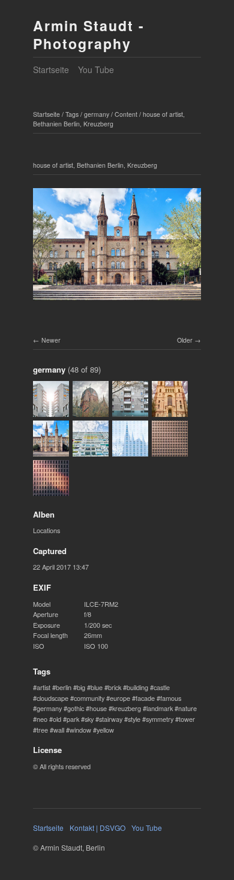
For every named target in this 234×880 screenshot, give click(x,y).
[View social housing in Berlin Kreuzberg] (130, 411)
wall (58, 729)
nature (187, 708)
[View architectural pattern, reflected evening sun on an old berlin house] (51, 490)
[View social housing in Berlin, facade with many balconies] (91, 450)
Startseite (51, 69)
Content (126, 114)
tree (42, 729)
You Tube (96, 69)
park (73, 719)
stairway (110, 719)
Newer (51, 339)
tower (187, 719)
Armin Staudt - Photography (89, 34)
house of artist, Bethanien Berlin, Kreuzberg (109, 119)
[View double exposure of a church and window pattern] (130, 450)
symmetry (159, 719)
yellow (105, 729)
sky (89, 719)
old (57, 719)
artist (43, 687)
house (98, 708)
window (80, 729)
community (89, 698)
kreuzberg (126, 708)
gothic (75, 708)
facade (145, 698)
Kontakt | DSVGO (97, 827)
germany (96, 114)
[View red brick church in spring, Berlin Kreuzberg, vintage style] (170, 411)
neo (42, 719)
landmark (159, 708)
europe (120, 698)
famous (170, 698)
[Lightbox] (117, 302)
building (137, 687)
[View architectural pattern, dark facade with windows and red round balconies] (170, 450)
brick (114, 687)
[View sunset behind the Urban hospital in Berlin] (51, 411)
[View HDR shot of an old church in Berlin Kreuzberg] (91, 411)
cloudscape (52, 698)
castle (162, 687)
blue (97, 687)
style (134, 719)
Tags (72, 114)
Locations (46, 530)
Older (185, 339)
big (81, 687)
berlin (63, 687)
